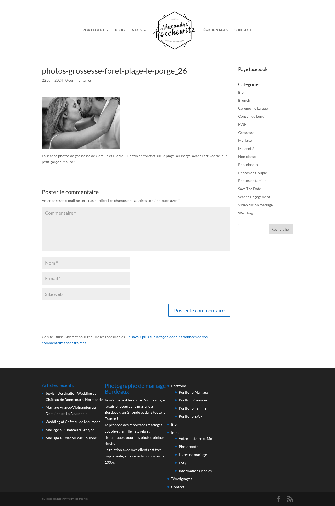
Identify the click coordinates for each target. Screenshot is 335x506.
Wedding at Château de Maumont (73, 421)
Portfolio (93, 30)
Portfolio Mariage (193, 392)
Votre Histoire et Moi (196, 438)
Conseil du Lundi (251, 116)
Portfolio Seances (193, 400)
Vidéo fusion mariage (255, 205)
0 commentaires (78, 80)
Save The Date (249, 188)
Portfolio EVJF (191, 416)
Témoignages (214, 30)
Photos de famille (252, 180)
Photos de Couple (252, 172)
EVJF (242, 124)
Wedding (245, 213)
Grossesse (246, 132)
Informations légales (195, 471)
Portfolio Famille (192, 408)
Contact (243, 30)
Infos (136, 30)
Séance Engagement (254, 197)
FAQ (182, 462)
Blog (120, 30)
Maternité (246, 148)
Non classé (247, 156)
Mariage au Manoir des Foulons (71, 438)
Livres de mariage (193, 454)
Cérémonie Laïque (253, 108)
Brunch (244, 100)
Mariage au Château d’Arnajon (70, 430)
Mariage (245, 140)
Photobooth (248, 164)
